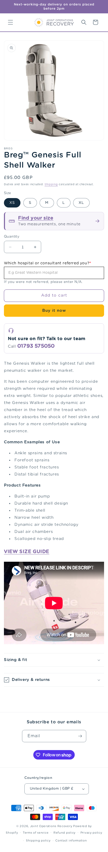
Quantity (11, 236)
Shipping (51, 184)
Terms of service (35, 832)
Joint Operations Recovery (51, 826)
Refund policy (64, 832)
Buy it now (54, 311)
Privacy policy (91, 832)
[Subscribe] (80, 736)
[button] (10, 22)
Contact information (71, 840)
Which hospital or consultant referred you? (47, 263)
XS (12, 203)
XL (81, 203)
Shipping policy (38, 840)
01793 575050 (36, 346)
